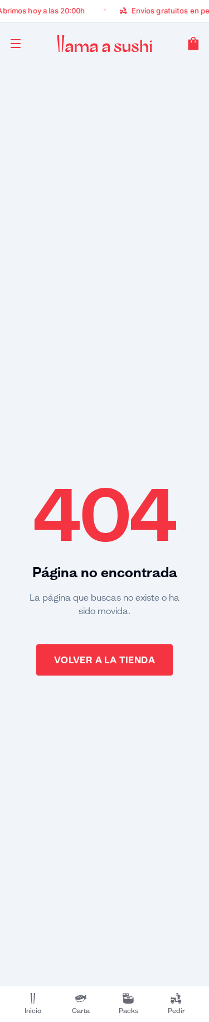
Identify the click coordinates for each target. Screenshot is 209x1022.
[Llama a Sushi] (105, 44)
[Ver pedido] (193, 43)
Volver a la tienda (104, 660)
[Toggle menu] (15, 43)
